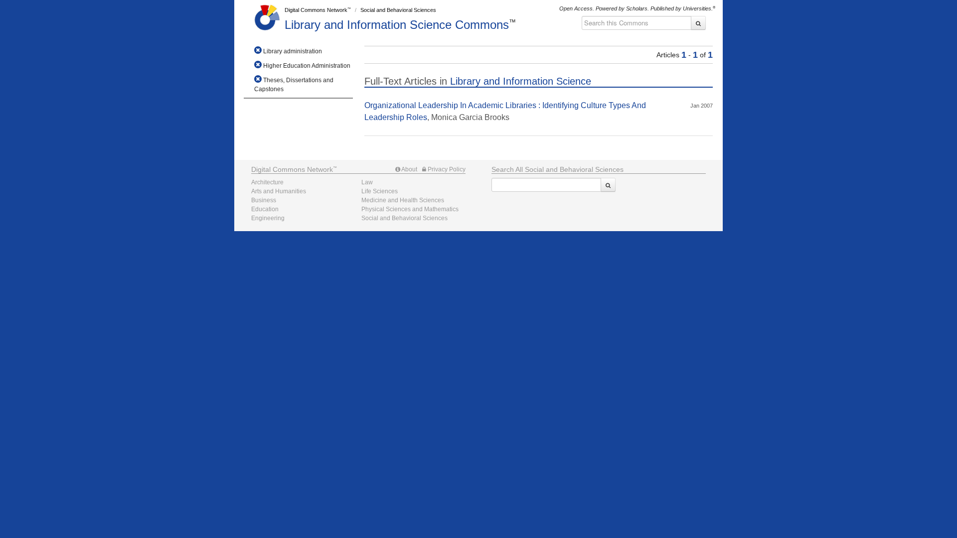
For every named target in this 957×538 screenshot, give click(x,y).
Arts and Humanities (278, 191)
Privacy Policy (446, 169)
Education (265, 209)
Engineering (268, 218)
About (408, 169)
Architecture (267, 182)
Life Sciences (379, 191)
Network (292, 169)
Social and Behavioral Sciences (398, 10)
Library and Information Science (397, 24)
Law (367, 182)
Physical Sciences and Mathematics (410, 209)
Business (263, 200)
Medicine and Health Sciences (402, 200)
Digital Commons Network (316, 10)
